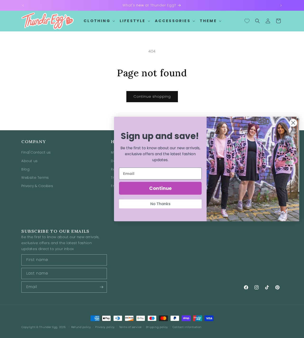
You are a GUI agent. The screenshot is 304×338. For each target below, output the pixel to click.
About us (29, 160)
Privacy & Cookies (37, 185)
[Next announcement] (281, 5)
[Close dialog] (293, 123)
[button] (99, 21)
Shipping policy (157, 327)
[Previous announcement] (23, 5)
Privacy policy (105, 327)
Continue (160, 188)
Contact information (187, 327)
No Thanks (160, 204)
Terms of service (130, 327)
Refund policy (81, 327)
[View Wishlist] (247, 21)
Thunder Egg (48, 327)
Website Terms (35, 177)
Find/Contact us (36, 152)
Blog (25, 169)
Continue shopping (152, 96)
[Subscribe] (101, 287)
